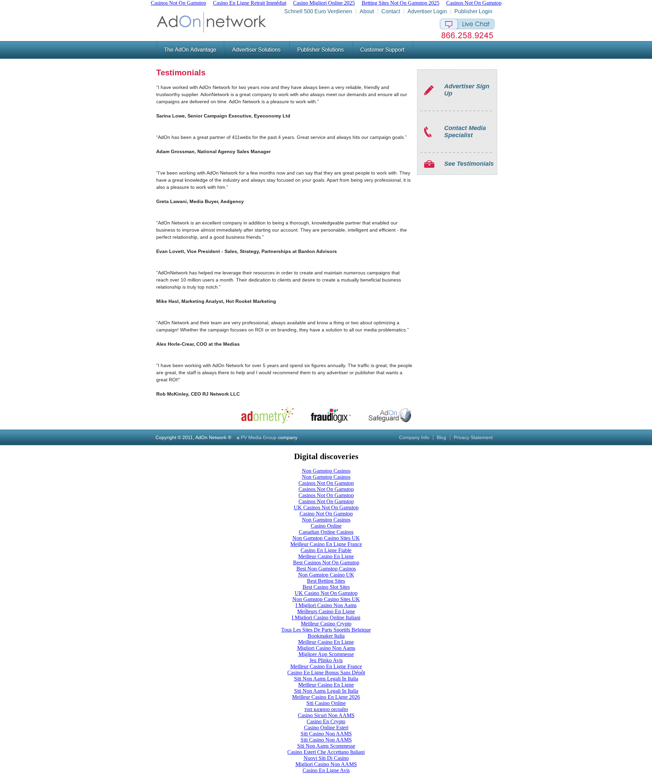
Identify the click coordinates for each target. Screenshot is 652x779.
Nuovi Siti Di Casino (326, 758)
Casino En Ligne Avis (326, 770)
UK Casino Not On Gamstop (326, 593)
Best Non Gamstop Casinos (326, 569)
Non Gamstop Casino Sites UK (326, 538)
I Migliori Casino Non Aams (326, 605)
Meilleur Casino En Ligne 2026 (326, 697)
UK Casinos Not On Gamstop (326, 507)
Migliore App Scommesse (326, 654)
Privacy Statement (473, 437)
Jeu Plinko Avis (326, 660)
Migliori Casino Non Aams (326, 648)
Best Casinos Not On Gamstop (326, 562)
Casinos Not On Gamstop (326, 483)
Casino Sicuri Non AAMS (326, 715)
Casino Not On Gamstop (326, 514)
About (367, 11)
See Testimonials (469, 163)
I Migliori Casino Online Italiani (326, 617)
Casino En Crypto (326, 721)
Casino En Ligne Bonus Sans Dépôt (326, 672)
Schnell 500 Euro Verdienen (318, 11)
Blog (441, 437)
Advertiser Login (427, 11)
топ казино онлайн (326, 709)
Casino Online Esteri (326, 727)
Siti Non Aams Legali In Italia (326, 679)
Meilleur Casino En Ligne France (326, 544)
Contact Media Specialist (465, 132)
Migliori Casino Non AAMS (326, 764)
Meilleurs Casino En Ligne (326, 611)
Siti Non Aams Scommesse (326, 746)
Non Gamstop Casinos (326, 471)
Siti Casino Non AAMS (326, 734)
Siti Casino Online (326, 703)
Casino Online (326, 526)
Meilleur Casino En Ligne (326, 556)
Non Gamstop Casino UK (326, 575)
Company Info (414, 437)
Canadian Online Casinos (326, 532)
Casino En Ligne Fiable (326, 550)
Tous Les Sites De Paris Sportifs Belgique (326, 630)
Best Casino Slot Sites (326, 587)
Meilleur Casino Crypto (326, 624)
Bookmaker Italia (326, 636)
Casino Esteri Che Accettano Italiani (326, 752)
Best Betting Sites (326, 581)
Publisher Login (473, 11)
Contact (390, 11)
